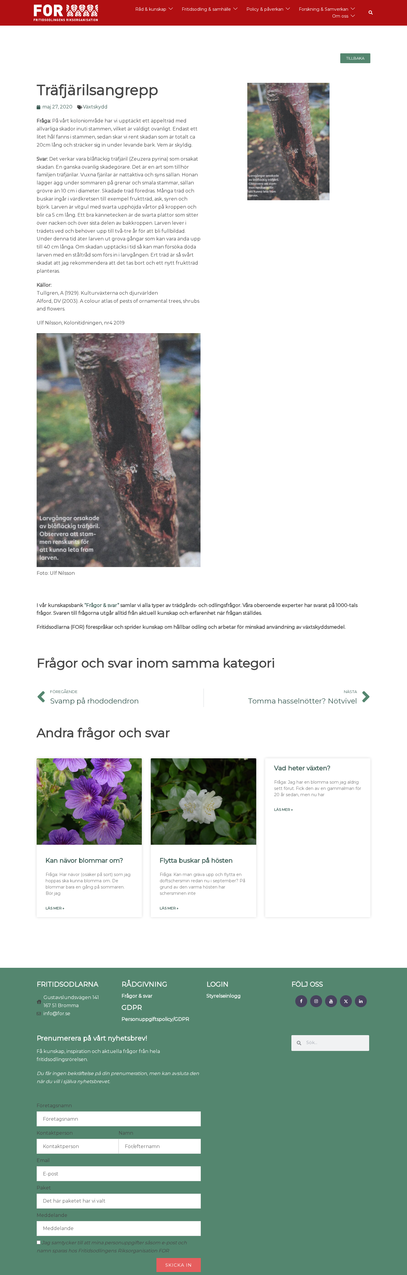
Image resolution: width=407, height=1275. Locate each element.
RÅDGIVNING (144, 984)
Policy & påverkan (264, 9)
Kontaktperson (55, 1133)
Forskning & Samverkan (323, 9)
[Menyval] (301, 1001)
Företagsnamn (54, 1105)
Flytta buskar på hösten (196, 860)
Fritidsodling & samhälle (206, 9)
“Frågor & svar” (101, 605)
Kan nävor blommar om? (84, 860)
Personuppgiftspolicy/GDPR (155, 1019)
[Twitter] (346, 1001)
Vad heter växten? (302, 768)
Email (43, 1160)
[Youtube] (331, 1001)
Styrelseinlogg (223, 996)
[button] (371, 12)
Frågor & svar (137, 996)
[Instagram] (316, 1001)
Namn (126, 1133)
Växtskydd (95, 107)
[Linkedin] (361, 1001)
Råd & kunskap (150, 9)
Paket (44, 1188)
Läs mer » (55, 908)
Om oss (340, 16)
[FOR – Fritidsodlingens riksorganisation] (66, 12)
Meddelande (52, 1215)
